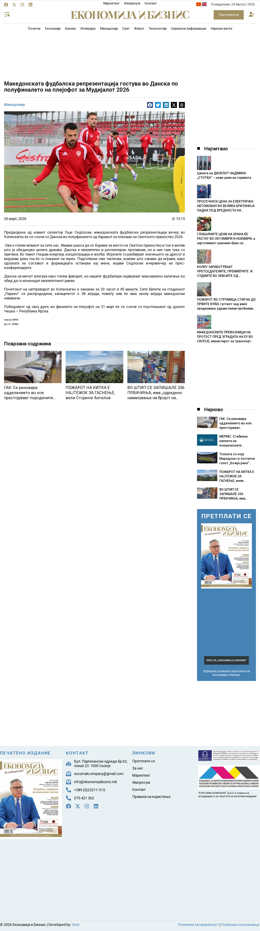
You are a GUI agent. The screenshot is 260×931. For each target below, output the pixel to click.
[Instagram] (22, 5)
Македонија (109, 28)
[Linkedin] (30, 5)
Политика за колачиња (240, 924)
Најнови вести (221, 28)
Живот (139, 28)
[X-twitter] (14, 5)
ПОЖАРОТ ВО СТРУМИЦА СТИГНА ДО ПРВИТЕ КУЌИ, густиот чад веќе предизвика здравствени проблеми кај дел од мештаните (226, 304)
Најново (213, 409)
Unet (75, 924)
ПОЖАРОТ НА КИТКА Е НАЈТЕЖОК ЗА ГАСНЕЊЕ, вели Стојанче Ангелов (90, 392)
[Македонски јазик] (198, 5)
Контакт (151, 3)
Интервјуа (87, 28)
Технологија (158, 28)
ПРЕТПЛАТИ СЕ (226, 516)
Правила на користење (151, 796)
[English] (204, 5)
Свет (126, 28)
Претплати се (143, 761)
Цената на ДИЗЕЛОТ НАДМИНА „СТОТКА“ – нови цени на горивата (224, 175)
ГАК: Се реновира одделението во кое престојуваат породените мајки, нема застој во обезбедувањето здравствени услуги (28, 400)
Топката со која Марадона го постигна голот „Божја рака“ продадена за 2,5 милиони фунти (237, 463)
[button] (251, 15)
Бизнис (70, 28)
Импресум (132, 3)
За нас (137, 768)
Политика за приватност (198, 924)
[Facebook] (6, 5)
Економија (53, 28)
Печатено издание (25, 753)
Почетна (34, 28)
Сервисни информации (188, 28)
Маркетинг (111, 3)
